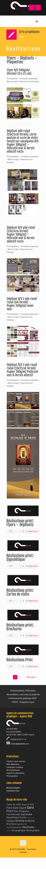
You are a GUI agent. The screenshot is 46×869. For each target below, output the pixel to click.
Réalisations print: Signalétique (20, 557)
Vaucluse (28, 827)
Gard (30, 808)
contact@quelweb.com (19, 744)
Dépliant (10, 820)
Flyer (15, 811)
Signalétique (12, 817)
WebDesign (30, 818)
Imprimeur (26, 814)
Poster (23, 817)
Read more (33, 531)
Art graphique (18, 830)
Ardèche (29, 820)
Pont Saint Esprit (16, 807)
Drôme (19, 820)
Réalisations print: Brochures (20, 627)
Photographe (32, 830)
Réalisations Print (19, 660)
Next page (30, 677)
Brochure (11, 824)
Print (9, 811)
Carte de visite (13, 804)
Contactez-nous (12, 791)
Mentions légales (13, 788)
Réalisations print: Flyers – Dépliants (20, 523)
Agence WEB (28, 804)
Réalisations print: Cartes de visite (20, 592)
